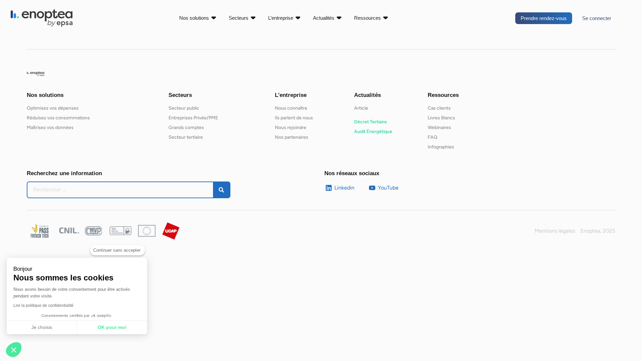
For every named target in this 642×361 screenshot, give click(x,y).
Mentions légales (555, 231)
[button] (14, 350)
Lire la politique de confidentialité (43, 305)
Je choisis (41, 327)
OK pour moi (112, 327)
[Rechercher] (221, 190)
